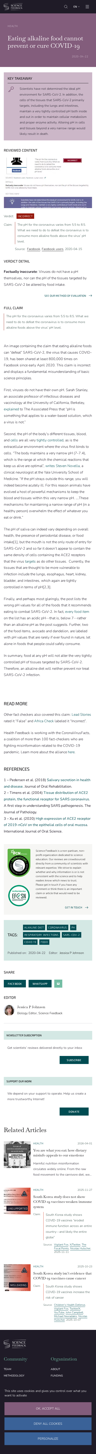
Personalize (48, 1439)
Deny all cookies (48, 1424)
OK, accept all (48, 1408)
